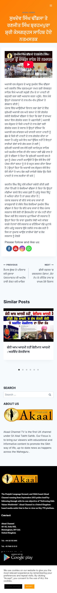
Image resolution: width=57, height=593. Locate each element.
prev (6, 338)
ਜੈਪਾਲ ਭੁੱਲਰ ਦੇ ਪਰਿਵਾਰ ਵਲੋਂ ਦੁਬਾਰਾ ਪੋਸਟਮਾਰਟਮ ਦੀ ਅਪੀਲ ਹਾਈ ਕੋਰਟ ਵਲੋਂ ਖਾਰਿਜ (14, 273)
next (51, 338)
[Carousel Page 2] (23, 369)
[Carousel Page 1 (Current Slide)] (19, 369)
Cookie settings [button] (13, 586)
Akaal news (28, 12)
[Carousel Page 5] (34, 369)
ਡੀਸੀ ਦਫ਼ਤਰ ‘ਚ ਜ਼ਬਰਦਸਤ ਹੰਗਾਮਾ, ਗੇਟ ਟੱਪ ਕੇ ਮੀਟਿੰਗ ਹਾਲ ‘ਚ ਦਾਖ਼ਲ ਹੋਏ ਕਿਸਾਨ (42, 273)
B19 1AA (16, 529)
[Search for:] (28, 394)
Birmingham (7, 529)
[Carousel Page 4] (30, 369)
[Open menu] (50, 5)
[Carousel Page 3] (26, 369)
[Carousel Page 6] (38, 369)
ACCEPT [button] (29, 586)
